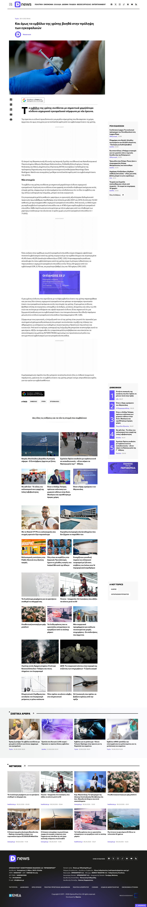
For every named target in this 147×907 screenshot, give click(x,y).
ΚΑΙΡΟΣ (113, 589)
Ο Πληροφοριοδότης (122, 408)
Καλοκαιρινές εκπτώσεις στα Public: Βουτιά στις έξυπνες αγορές (33, 560)
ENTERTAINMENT (99, 4)
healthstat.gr (12, 804)
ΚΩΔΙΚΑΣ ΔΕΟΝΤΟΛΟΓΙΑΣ (110, 887)
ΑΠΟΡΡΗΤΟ (142, 905)
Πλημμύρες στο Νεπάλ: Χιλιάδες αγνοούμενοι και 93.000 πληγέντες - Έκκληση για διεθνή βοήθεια (123, 142)
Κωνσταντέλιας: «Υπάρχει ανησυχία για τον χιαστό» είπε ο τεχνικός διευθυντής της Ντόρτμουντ (123, 153)
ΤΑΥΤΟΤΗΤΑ (13, 887)
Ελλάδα (118, 437)
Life (111, 178)
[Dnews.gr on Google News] (128, 4)
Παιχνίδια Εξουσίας (122, 426)
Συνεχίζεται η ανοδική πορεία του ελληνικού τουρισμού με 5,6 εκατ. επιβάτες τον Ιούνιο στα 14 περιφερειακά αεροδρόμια (84, 562)
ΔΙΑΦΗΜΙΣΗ (24, 887)
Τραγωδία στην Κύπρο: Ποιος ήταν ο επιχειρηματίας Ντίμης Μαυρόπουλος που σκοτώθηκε (123, 163)
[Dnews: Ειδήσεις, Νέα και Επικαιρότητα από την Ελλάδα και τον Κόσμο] (23, 4)
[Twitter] (11, 105)
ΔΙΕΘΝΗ (65, 4)
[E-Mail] (11, 115)
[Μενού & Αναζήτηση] (10, 4)
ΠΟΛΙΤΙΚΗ (39, 4)
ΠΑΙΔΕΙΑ (72, 4)
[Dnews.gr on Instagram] (119, 4)
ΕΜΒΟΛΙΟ (33, 401)
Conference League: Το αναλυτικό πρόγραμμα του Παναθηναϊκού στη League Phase (123, 132)
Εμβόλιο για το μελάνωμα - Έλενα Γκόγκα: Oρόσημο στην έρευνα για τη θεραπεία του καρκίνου (88, 744)
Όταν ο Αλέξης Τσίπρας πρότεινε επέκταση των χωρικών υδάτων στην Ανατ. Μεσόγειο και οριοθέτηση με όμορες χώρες (59, 491)
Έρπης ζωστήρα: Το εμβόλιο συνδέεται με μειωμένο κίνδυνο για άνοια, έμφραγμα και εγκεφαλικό (24, 744)
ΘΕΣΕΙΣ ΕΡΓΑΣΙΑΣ (84, 4)
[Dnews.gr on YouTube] (132, 4)
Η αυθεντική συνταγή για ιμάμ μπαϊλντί (122, 795)
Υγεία (17, 18)
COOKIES (95, 887)
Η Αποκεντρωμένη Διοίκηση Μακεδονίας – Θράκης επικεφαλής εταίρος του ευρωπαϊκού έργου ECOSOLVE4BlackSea (23, 834)
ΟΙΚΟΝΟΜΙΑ (48, 4)
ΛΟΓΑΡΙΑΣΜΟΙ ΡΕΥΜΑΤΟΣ (120, 594)
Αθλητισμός (113, 136)
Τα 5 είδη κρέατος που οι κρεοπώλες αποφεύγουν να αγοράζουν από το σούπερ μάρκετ (90, 834)
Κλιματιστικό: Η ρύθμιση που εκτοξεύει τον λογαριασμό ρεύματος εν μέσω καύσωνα (33, 696)
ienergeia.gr (78, 804)
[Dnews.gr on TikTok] (123, 4)
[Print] (11, 120)
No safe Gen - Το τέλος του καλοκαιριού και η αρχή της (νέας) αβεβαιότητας (33, 489)
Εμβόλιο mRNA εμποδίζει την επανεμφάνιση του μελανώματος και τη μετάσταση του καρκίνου (121, 744)
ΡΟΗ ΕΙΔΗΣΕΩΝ (117, 126)
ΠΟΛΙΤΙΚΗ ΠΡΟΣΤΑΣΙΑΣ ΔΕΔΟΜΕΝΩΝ (57, 887)
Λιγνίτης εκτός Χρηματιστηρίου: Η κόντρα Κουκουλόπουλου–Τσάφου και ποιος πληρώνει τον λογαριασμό (39, 668)
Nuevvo (78, 897)
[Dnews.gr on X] (115, 4)
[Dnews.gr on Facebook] (111, 4)
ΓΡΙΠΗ (43, 401)
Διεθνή (112, 147)
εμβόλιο (35, 107)
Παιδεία (118, 453)
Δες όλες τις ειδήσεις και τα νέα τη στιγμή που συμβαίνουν (59, 418)
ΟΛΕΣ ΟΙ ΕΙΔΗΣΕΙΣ (99, 859)
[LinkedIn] (11, 110)
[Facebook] (11, 100)
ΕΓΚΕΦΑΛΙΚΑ (54, 401)
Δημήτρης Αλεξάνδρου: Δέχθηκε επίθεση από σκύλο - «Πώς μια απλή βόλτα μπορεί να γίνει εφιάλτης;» (123, 173)
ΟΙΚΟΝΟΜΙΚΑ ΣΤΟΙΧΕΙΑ (130, 887)
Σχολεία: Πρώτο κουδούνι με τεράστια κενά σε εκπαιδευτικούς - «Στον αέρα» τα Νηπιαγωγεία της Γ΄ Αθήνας (78, 461)
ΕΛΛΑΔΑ (57, 4)
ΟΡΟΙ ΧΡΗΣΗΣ (36, 887)
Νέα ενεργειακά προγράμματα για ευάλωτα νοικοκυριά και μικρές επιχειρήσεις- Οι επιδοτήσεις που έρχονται (85, 629)
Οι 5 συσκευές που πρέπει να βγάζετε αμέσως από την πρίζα (84, 696)
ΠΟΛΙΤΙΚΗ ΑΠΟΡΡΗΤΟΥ (81, 887)
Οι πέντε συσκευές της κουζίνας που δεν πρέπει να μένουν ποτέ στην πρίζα (126, 393)
